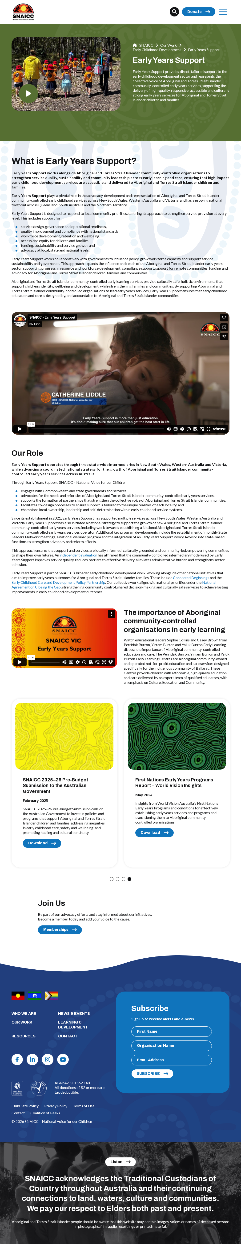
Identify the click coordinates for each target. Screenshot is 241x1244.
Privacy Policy (55, 1106)
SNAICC (146, 45)
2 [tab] (117, 879)
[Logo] (39, 1088)
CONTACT (67, 1036)
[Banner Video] (28, 93)
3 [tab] (123, 879)
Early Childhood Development (157, 49)
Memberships (55, 930)
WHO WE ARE (24, 1014)
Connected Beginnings (191, 577)
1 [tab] (111, 879)
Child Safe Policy (25, 1106)
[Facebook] (17, 1059)
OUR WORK (22, 1022)
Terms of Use (83, 1106)
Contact (18, 1113)
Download (38, 843)
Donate (194, 12)
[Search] (174, 11)
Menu (223, 11)
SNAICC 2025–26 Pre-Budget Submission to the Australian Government (55, 785)
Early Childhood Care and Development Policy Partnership (58, 582)
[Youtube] (63, 1059)
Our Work (168, 45)
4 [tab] (129, 879)
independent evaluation (78, 555)
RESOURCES (24, 1036)
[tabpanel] (64, 783)
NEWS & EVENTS (74, 1014)
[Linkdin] (32, 1059)
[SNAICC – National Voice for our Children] (23, 11)
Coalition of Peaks (45, 1113)
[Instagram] (47, 1059)
